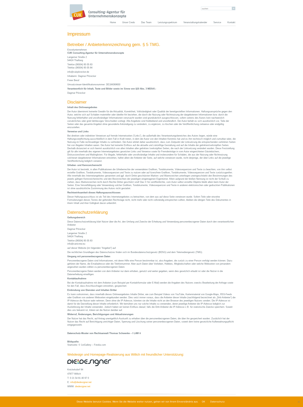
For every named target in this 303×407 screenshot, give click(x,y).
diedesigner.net (82, 386)
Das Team (146, 22)
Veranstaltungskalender (195, 22)
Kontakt (231, 22)
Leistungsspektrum (167, 22)
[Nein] (298, 401)
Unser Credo (128, 22)
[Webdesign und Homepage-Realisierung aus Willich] (67, 348)
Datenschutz (217, 401)
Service (217, 22)
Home (113, 22)
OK (203, 401)
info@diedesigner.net (81, 382)
